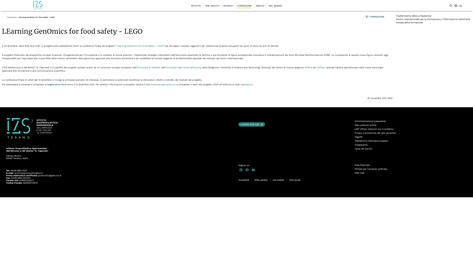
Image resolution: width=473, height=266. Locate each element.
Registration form (57, 84)
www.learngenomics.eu (163, 84)
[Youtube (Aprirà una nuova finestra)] (254, 170)
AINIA (307, 67)
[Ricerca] (450, 5)
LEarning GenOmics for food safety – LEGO (140, 46)
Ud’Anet (320, 67)
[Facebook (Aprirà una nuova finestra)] (248, 170)
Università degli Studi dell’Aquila (183, 67)
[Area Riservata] (455, 5)
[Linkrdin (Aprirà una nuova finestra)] (241, 170)
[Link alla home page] (38, 6)
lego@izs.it (247, 84)
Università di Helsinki (148, 67)
